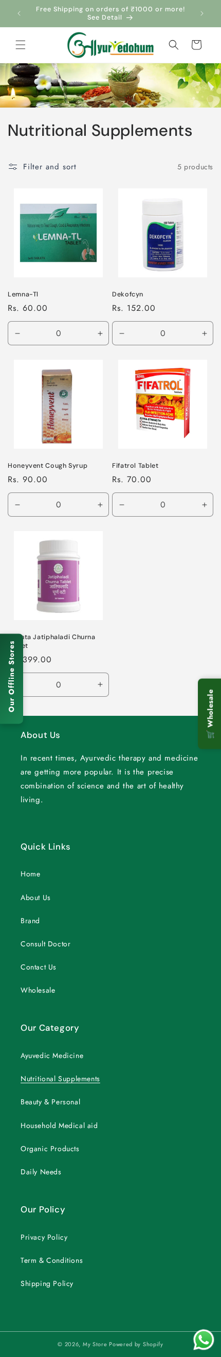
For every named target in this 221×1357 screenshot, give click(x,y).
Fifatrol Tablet (135, 466)
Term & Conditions (52, 1260)
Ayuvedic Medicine (52, 1055)
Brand (30, 920)
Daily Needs (41, 1172)
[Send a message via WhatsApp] (204, 1340)
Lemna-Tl (23, 294)
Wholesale (38, 990)
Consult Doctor (45, 944)
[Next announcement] (202, 13)
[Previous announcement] (19, 13)
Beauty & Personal (50, 1102)
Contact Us (39, 967)
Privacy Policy (44, 1237)
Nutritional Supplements (60, 1078)
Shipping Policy (47, 1283)
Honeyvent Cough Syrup (47, 466)
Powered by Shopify (136, 1344)
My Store (95, 1344)
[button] (20, 44)
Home (30, 874)
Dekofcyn (127, 294)
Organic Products (50, 1148)
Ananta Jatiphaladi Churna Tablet (52, 641)
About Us (36, 897)
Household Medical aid (59, 1125)
